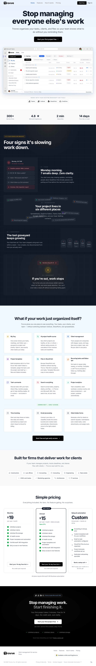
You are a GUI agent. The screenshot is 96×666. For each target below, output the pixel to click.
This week (48, 56)
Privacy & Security (41, 662)
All (55, 56)
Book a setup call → (80, 562)
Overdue (61, 56)
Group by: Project (39, 59)
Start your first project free (46, 39)
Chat (22, 52)
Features (40, 3)
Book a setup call (58, 638)
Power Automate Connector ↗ (72, 662)
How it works (49, 3)
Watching (70, 56)
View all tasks (88, 91)
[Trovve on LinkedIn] (91, 662)
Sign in (90, 3)
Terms (49, 662)
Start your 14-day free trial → (19, 564)
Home (33, 3)
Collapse (55, 59)
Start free (82, 3)
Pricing (58, 3)
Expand (48, 59)
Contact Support (57, 662)
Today (42, 56)
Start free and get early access (47, 438)
